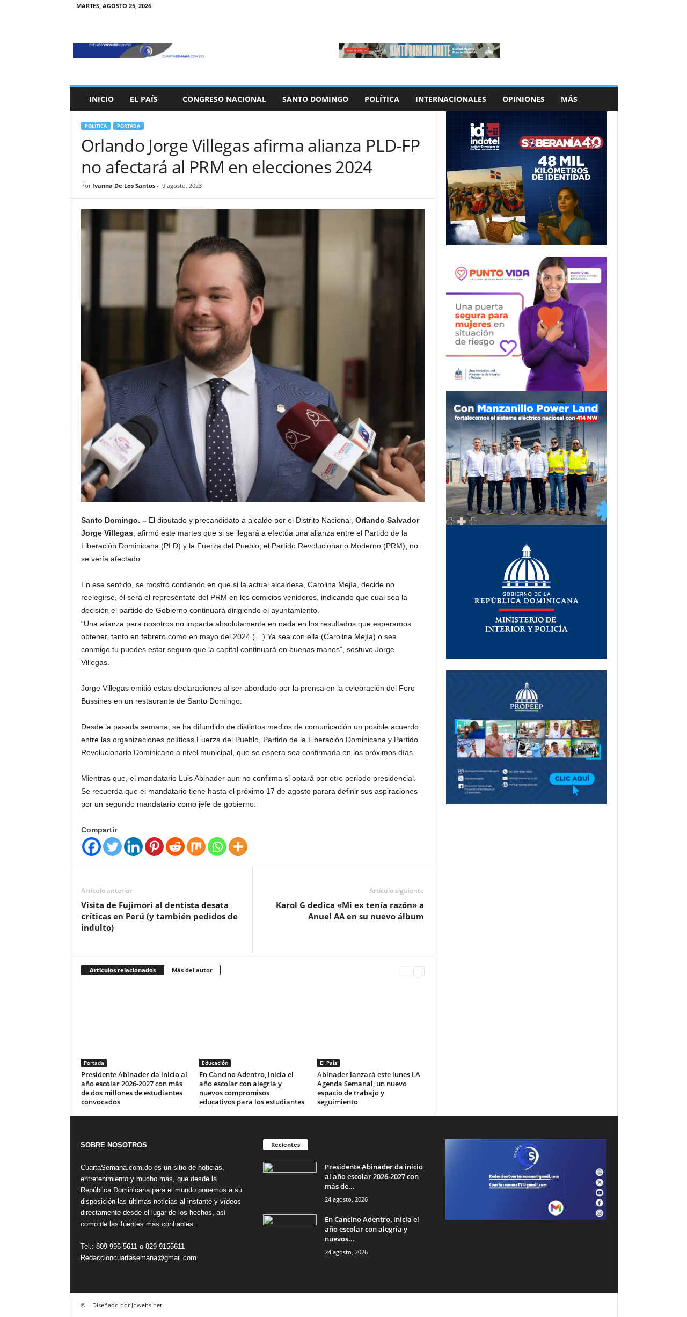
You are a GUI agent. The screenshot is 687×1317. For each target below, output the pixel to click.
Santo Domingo (315, 99)
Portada (128, 125)
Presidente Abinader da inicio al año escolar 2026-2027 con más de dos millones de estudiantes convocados (134, 1088)
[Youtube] (603, 8)
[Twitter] (586, 8)
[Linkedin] (133, 846)
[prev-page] (405, 970)
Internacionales (450, 99)
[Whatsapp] (217, 846)
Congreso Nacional (224, 99)
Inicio (101, 99)
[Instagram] (570, 8)
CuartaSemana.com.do (116, 1168)
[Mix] (196, 846)
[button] (601, 99)
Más (569, 99)
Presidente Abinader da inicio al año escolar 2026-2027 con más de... (374, 1176)
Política (381, 99)
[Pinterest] (154, 846)
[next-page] (419, 970)
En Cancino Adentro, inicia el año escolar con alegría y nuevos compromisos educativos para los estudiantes (251, 1088)
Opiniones (523, 99)
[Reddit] (175, 846)
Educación (215, 1062)
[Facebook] (553, 8)
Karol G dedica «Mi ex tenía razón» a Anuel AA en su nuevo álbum (350, 910)
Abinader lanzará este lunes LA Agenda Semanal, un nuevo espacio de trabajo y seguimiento (368, 1088)
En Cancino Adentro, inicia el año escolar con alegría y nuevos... (372, 1228)
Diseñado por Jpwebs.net (127, 1305)
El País (144, 99)
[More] (238, 846)
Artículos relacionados (123, 970)
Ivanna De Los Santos (123, 185)
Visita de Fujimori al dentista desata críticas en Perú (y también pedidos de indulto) (159, 916)
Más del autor (192, 970)
